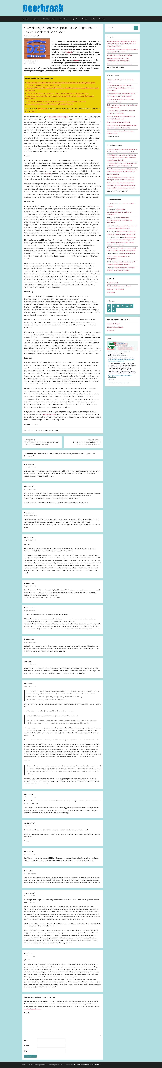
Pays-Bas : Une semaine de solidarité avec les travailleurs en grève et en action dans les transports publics (122, 171)
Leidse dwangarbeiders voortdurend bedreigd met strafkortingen (50, 104)
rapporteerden (42, 108)
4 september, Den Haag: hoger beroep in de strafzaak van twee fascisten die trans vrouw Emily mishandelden (121, 43)
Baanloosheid (39, 430)
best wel (68, 52)
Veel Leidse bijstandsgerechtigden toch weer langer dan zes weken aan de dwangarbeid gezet (61, 83)
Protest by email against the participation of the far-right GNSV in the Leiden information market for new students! (121, 157)
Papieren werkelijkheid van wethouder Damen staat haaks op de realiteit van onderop (57, 93)
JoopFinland (111, 204)
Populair (74, 19)
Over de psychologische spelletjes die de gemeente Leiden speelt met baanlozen (56, 101)
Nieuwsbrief (63, 19)
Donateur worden (49, 19)
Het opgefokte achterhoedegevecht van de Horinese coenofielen (119, 212)
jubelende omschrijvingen (58, 117)
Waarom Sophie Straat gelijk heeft (118, 122)
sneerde (48, 174)
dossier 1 (33, 111)
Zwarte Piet (111, 292)
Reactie (27, 1013)
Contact (101, 19)
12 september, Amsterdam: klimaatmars (120, 55)
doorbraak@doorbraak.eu (32, 1009)
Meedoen (36, 19)
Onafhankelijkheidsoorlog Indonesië (119, 286)
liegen (76, 60)
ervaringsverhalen (49, 414)
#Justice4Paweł (112, 283)
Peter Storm (111, 248)
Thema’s (84, 19)
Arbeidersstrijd (31, 430)
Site (25, 1051)
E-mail (27, 1046)
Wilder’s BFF (111, 330)
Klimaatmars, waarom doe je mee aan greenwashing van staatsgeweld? (121, 256)
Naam (26, 1040)
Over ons (25, 19)
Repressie (55, 430)
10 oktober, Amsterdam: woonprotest (119, 64)
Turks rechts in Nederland (115, 289)
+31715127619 (76, 1065)
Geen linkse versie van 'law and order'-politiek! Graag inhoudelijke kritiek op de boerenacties (120, 88)
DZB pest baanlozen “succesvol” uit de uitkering (44, 85)
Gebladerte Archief (113, 324)
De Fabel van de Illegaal (115, 327)
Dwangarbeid (48, 430)
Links (93, 19)
